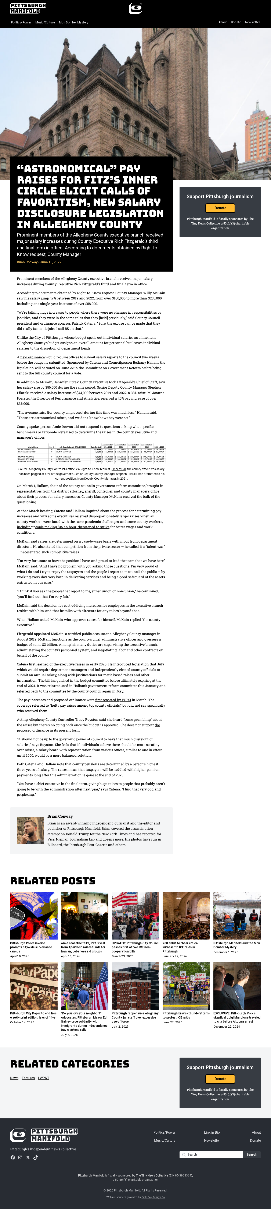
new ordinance (32, 357)
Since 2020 (119, 469)
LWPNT (43, 1078)
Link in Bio (212, 1132)
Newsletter (252, 22)
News (14, 1078)
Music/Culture (45, 22)
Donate (236, 22)
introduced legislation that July (138, 664)
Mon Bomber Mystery (73, 22)
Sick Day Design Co (153, 1197)
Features (28, 1078)
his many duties (84, 644)
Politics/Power (21, 22)
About (222, 22)
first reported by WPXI (113, 700)
